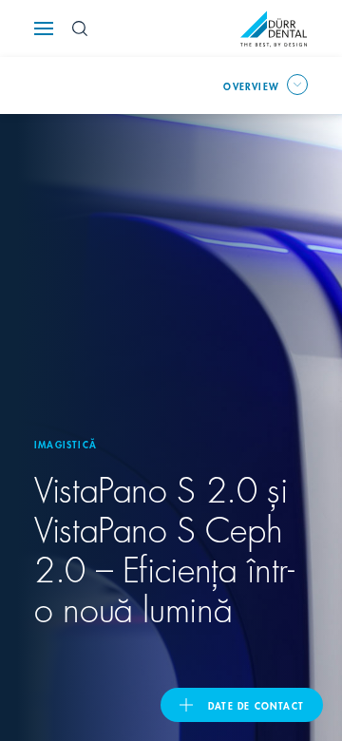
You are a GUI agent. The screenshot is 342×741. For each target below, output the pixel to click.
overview (251, 85)
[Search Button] (80, 28)
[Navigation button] (44, 28)
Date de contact (256, 704)
